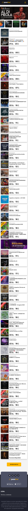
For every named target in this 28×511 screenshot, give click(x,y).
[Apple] (17, 484)
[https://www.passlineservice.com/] (14, 244)
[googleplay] (10, 484)
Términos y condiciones (6, 494)
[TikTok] (18, 475)
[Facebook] (10, 475)
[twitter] (15, 475)
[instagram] (12, 475)
